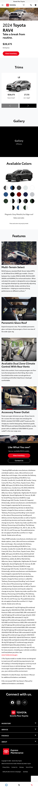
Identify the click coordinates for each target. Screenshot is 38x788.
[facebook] (12, 702)
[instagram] (18, 702)
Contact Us (14, 767)
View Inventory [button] (11, 53)
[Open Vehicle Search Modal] (19, 785)
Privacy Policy (6, 767)
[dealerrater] (24, 702)
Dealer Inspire (27, 763)
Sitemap (21, 767)
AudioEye (25, 771)
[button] (28, 106)
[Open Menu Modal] (2, 5)
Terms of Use (29, 767)
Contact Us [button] (19, 460)
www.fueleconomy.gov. (10, 655)
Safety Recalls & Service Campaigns (12, 771)
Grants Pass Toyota (17, 761)
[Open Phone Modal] (30, 5)
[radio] (6, 188)
